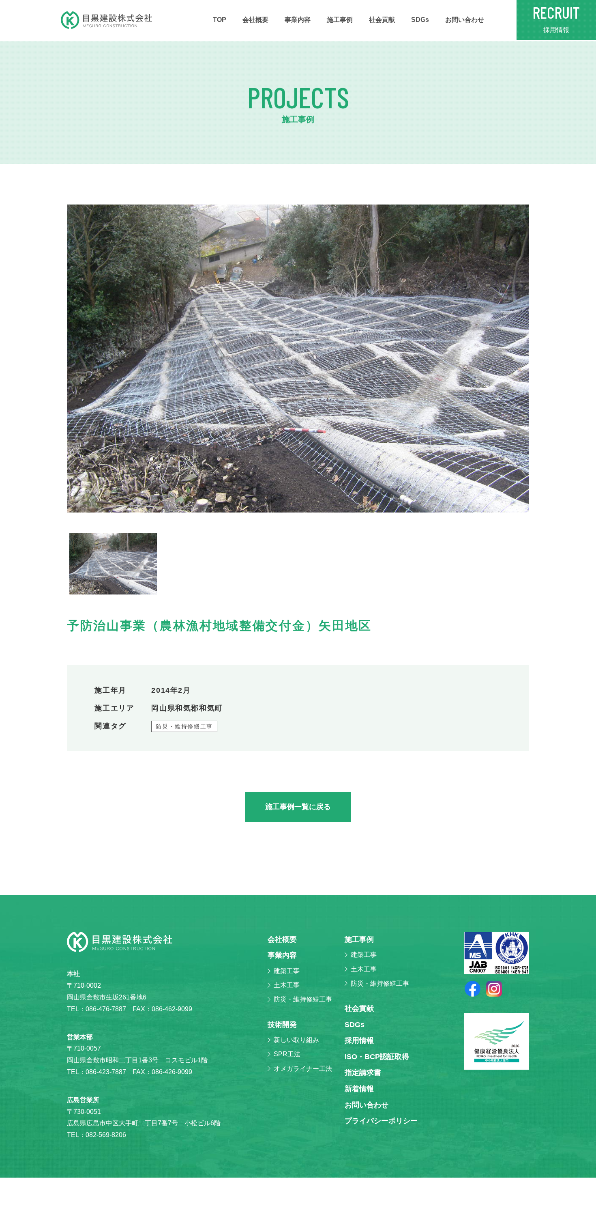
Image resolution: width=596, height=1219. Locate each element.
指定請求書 (363, 1072)
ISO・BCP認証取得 (377, 1057)
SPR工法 (287, 1054)
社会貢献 (382, 19)
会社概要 (255, 19)
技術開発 (282, 1025)
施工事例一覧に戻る (298, 807)
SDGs (420, 19)
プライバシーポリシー (381, 1121)
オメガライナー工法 (303, 1068)
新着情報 (359, 1089)
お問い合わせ (464, 19)
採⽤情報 (359, 1040)
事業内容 (298, 19)
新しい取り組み (296, 1039)
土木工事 (287, 985)
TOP (219, 19)
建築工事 (287, 970)
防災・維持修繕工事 (184, 726)
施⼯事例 (340, 19)
